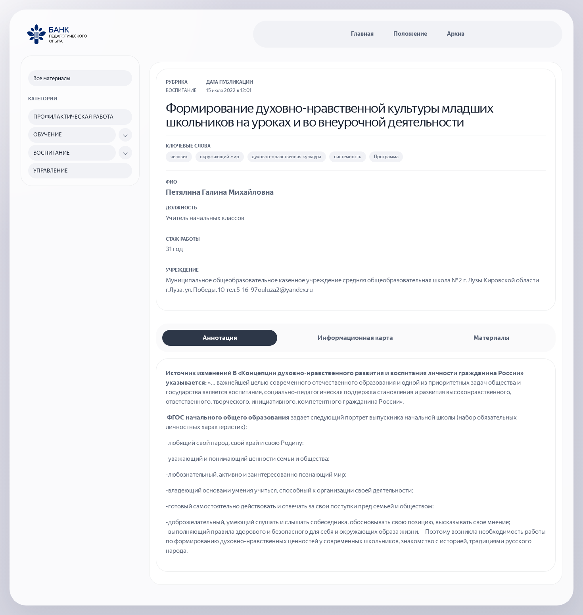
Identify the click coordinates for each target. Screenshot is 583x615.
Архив (455, 33)
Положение (410, 33)
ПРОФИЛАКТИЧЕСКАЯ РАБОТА (73, 116)
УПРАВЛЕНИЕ (50, 170)
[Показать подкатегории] (125, 135)
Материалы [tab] (491, 337)
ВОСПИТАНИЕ (51, 152)
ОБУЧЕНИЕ (47, 134)
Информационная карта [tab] (355, 337)
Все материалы (51, 78)
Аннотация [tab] (220, 337)
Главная (362, 33)
